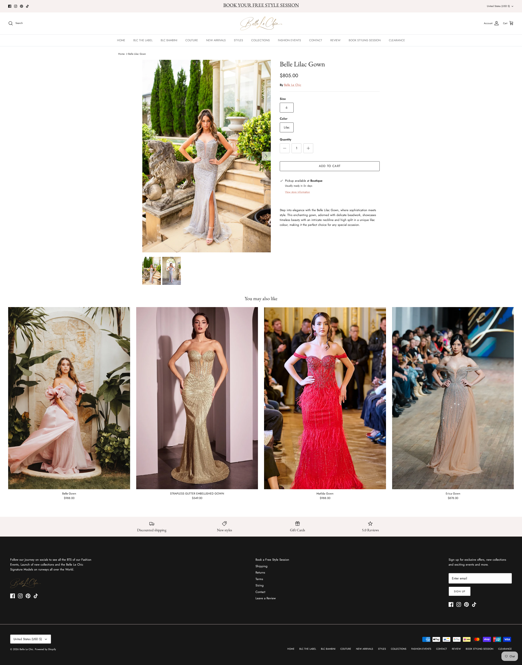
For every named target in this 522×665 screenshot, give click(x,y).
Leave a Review (265, 598)
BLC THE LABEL (143, 40)
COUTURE (191, 40)
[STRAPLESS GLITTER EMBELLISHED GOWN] (197, 398)
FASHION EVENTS (289, 40)
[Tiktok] (27, 6)
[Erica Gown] (453, 398)
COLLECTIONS (260, 40)
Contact (260, 592)
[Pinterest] (21, 6)
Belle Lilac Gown (137, 54)
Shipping (261, 566)
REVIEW (335, 40)
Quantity (285, 139)
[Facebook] (9, 6)
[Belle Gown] (69, 398)
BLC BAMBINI (169, 40)
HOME (121, 40)
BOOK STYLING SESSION (365, 40)
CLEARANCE (397, 40)
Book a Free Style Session (272, 559)
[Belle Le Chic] (261, 23)
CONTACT (315, 40)
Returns (260, 572)
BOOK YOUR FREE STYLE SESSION (261, 5)
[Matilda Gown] (325, 398)
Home (121, 54)
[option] (206, 156)
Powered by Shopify (45, 649)
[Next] (266, 156)
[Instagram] (15, 6)
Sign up (459, 591)
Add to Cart (330, 166)
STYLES (238, 40)
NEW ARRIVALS (216, 40)
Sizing (259, 585)
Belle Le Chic (292, 85)
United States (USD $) (498, 6)
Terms (259, 579)
